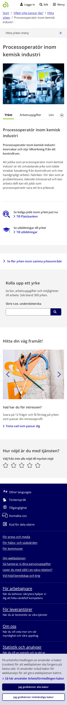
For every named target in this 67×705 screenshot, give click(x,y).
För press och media (16, 537)
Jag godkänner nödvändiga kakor (33, 697)
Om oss (9, 626)
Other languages (20, 492)
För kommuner (13, 549)
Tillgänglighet (18, 508)
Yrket (8, 115)
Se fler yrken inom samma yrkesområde (34, 261)
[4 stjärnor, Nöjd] (30, 465)
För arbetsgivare (17, 588)
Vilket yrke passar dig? (28, 13)
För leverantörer (17, 609)
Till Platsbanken (27, 216)
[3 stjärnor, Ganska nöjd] (21, 465)
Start (6, 13)
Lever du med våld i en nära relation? (27, 570)
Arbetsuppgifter (30, 115)
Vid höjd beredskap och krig (21, 576)
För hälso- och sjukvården (20, 543)
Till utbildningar (27, 232)
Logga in (29, 4)
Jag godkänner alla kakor (33, 687)
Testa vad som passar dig (23, 426)
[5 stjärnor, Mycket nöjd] (38, 465)
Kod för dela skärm (22, 525)
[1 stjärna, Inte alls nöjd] (5, 465)
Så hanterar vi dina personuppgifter (27, 564)
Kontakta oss (18, 516)
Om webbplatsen (14, 558)
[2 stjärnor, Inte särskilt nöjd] (13, 465)
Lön (51, 115)
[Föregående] (8, 374)
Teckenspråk (17, 500)
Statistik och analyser (22, 647)
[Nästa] (59, 374)
